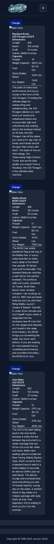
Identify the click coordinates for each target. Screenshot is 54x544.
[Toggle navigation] (43, 8)
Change (16, 23)
